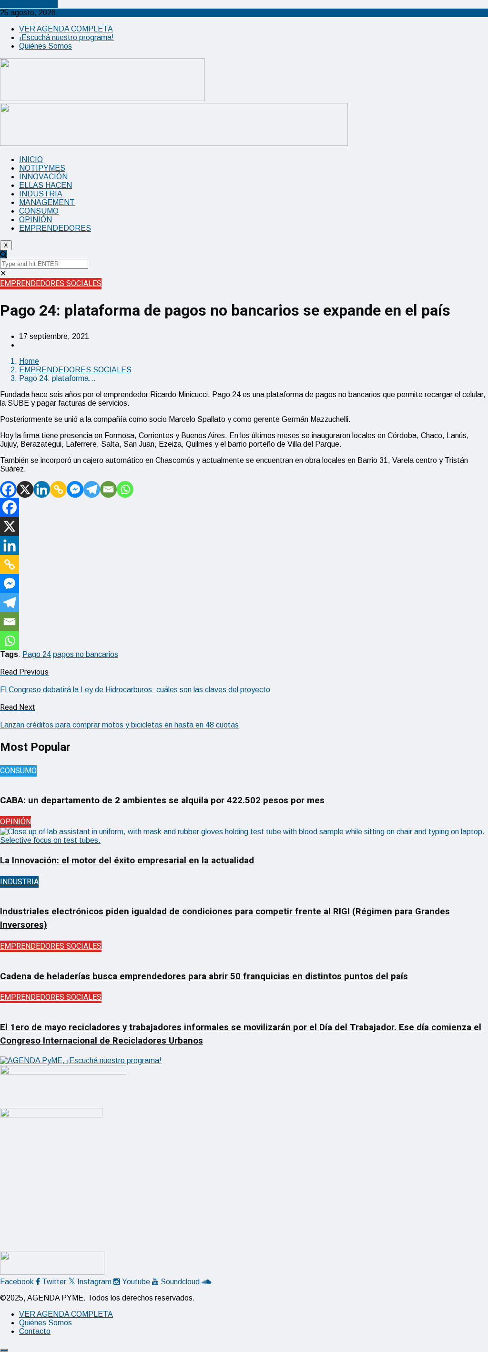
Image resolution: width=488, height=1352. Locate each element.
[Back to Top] (4, 1350)
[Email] (108, 489)
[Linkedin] (41, 489)
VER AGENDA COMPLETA (66, 29)
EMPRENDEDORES (55, 228)
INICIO (31, 159)
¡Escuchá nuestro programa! (66, 37)
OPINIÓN (35, 219)
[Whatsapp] (125, 489)
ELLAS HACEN (45, 185)
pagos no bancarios (85, 654)
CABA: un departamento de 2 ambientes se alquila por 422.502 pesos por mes (162, 800)
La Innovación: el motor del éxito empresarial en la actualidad (127, 860)
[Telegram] (91, 489)
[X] (25, 489)
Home (29, 361)
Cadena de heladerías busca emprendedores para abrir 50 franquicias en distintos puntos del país (204, 976)
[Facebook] (8, 489)
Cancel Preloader (29, 4)
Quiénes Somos (45, 46)
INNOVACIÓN (43, 177)
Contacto (35, 1331)
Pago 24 (36, 654)
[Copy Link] (58, 489)
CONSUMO (39, 211)
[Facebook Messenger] (75, 489)
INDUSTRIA (40, 194)
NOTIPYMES (42, 168)
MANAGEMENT (47, 202)
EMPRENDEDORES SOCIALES (51, 283)
